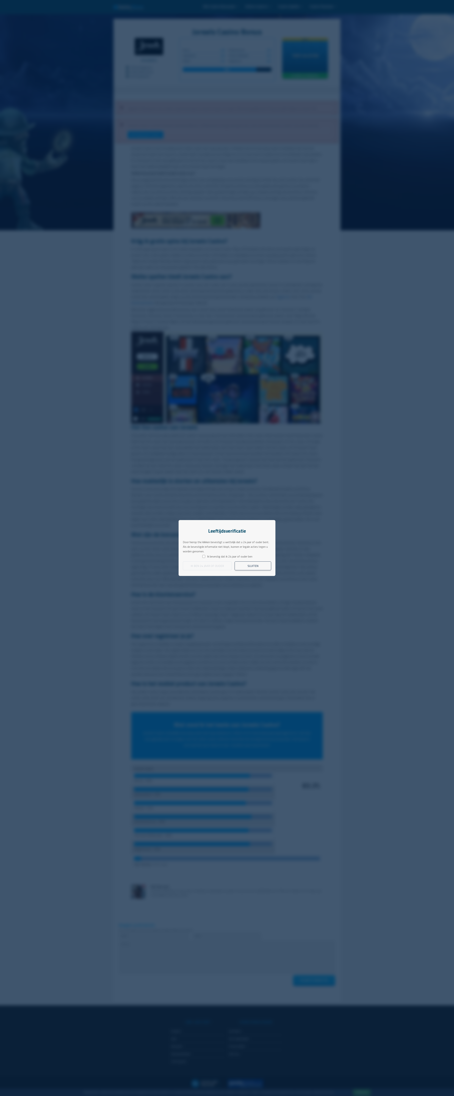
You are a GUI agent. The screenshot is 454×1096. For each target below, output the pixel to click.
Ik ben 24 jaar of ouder (207, 566)
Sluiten (253, 566)
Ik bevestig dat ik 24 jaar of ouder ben (229, 556)
